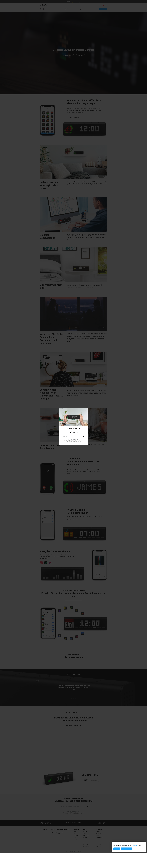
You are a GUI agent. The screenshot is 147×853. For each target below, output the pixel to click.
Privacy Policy (68, 441)
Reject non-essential (126, 849)
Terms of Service (76, 441)
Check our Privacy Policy (73, 439)
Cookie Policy (134, 845)
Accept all (117, 849)
